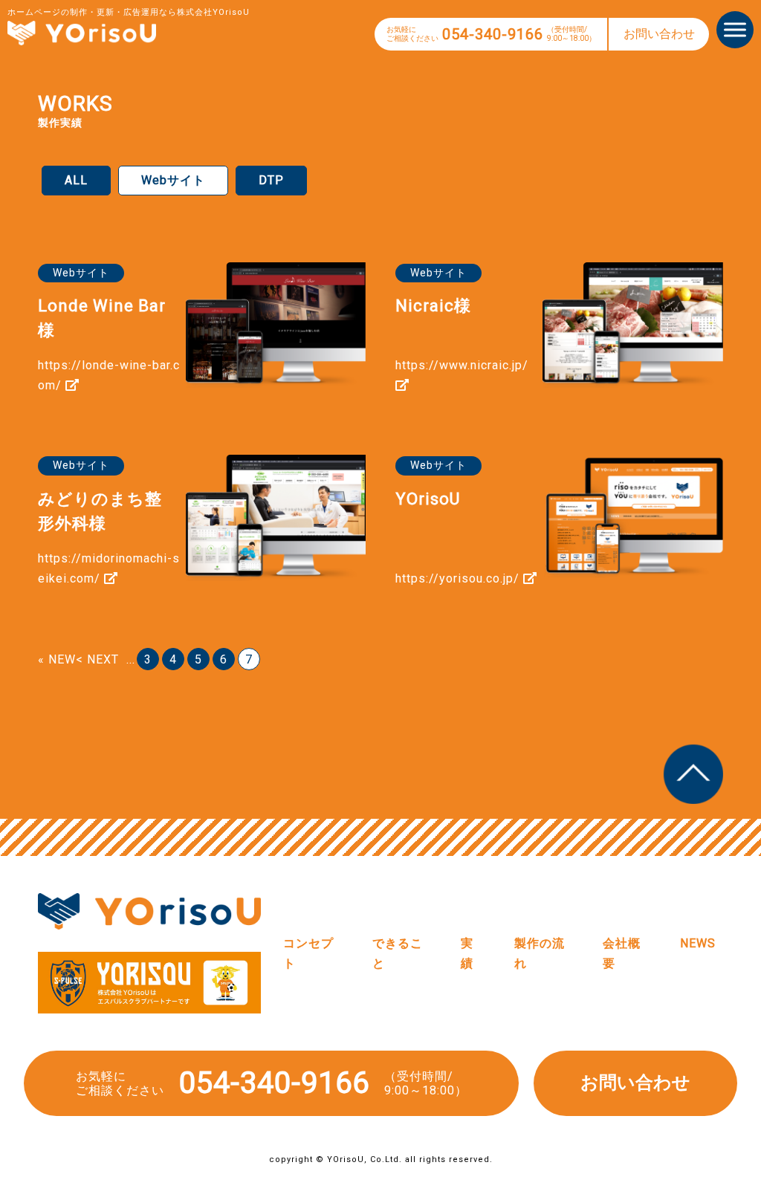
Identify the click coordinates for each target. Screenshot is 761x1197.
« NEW (57, 659)
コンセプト (308, 953)
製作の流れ (539, 953)
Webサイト (173, 180)
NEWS (698, 943)
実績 (467, 953)
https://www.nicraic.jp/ (461, 365)
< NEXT (97, 659)
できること (397, 953)
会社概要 (622, 953)
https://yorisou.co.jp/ (459, 578)
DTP (271, 180)
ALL (76, 180)
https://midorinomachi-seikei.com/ (109, 568)
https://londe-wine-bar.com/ (109, 375)
